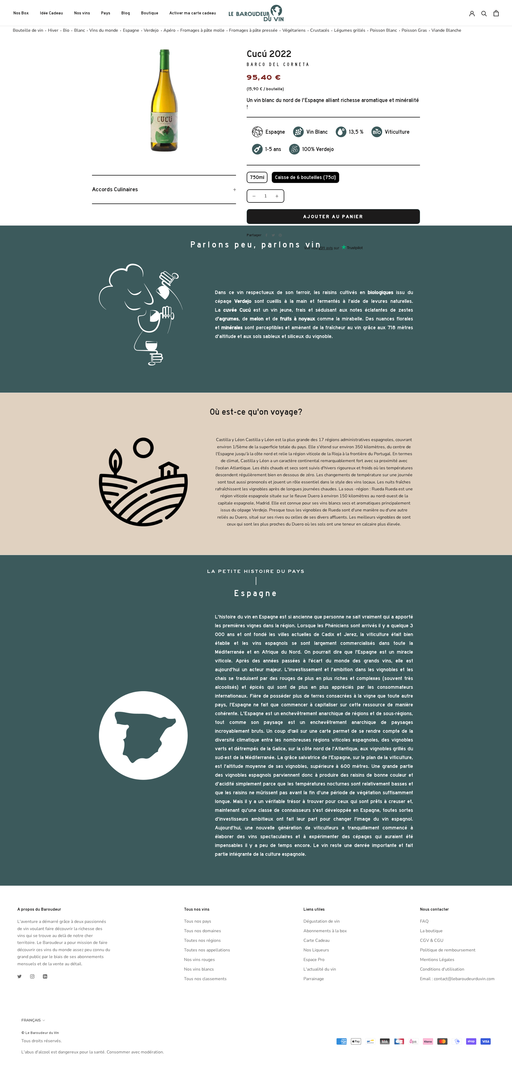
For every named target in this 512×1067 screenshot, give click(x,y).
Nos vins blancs (199, 969)
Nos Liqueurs (316, 950)
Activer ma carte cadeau (192, 13)
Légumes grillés (349, 30)
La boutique (431, 931)
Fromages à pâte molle (202, 30)
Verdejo (151, 30)
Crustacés (319, 30)
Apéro (169, 30)
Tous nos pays (197, 921)
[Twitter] (273, 235)
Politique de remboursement (447, 950)
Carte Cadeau (316, 940)
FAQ (424, 921)
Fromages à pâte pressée (253, 30)
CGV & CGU (431, 940)
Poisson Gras (414, 30)
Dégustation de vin (321, 921)
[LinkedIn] (45, 976)
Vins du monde (103, 30)
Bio (66, 30)
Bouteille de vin (28, 30)
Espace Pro (314, 960)
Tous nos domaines (202, 931)
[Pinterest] (280, 235)
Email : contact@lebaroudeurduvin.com (457, 979)
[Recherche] (484, 13)
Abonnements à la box (325, 931)
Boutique (149, 13)
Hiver (53, 30)
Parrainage (313, 979)
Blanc (79, 30)
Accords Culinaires (115, 189)
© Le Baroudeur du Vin (40, 1033)
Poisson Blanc (383, 30)
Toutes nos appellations (207, 950)
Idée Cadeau (51, 13)
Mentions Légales (437, 960)
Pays (105, 13)
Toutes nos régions (202, 940)
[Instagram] (32, 976)
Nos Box (21, 13)
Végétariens (294, 30)
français (31, 1020)
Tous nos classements (205, 979)
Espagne (131, 30)
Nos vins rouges (199, 960)
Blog (125, 13)
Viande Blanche (446, 30)
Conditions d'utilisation (442, 969)
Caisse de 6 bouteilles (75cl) (305, 177)
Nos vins (82, 13)
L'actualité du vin (319, 969)
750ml (257, 177)
